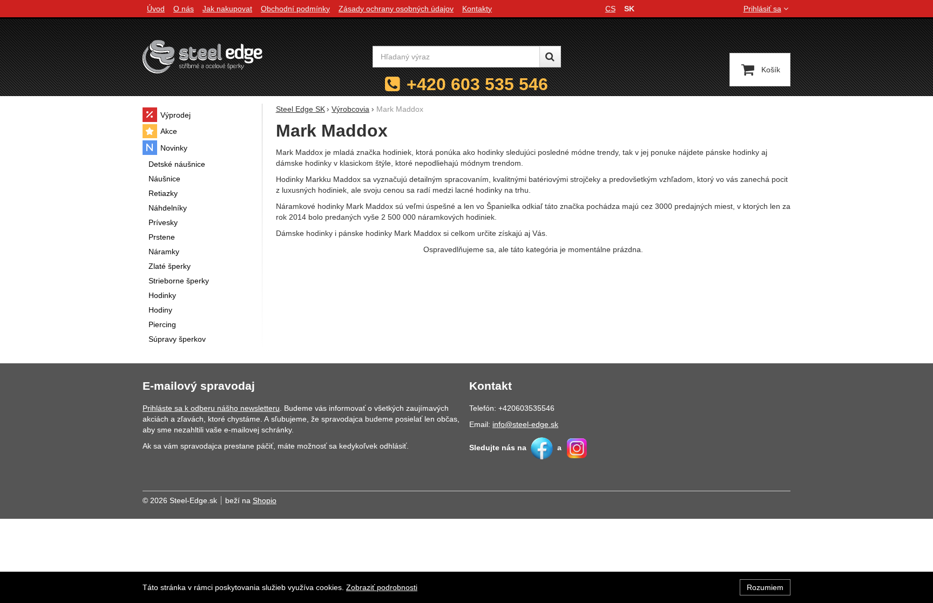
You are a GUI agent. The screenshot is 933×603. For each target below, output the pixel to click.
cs (610, 8)
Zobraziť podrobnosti (381, 587)
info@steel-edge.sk (525, 424)
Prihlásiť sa (762, 8)
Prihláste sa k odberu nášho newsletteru (211, 408)
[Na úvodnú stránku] (202, 56)
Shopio (264, 500)
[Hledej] (550, 56)
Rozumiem (765, 587)
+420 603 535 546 (477, 84)
